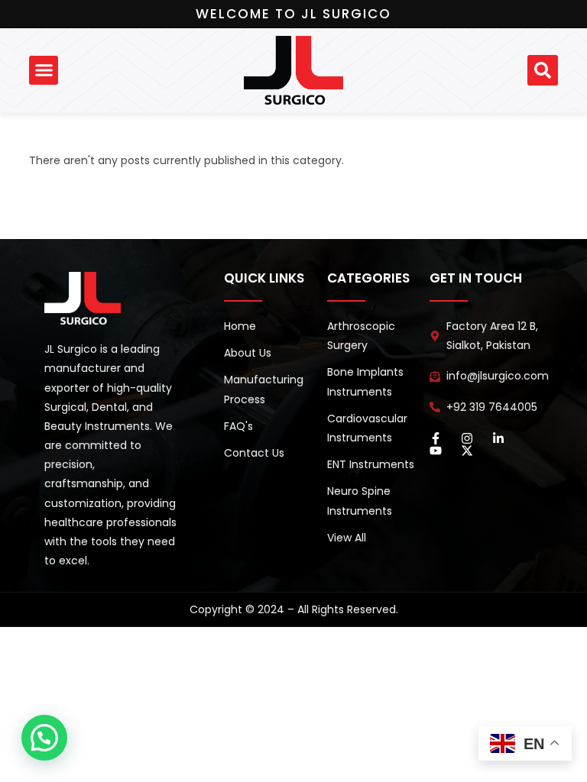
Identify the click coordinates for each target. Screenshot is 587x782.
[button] (43, 70)
